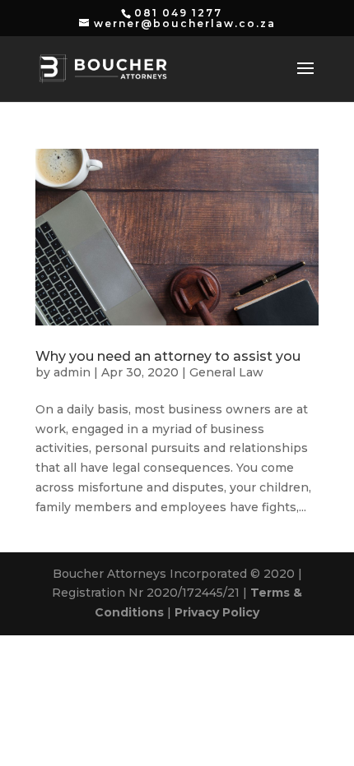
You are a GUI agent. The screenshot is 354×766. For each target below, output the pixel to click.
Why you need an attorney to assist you (167, 356)
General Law (226, 372)
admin (72, 372)
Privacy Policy (217, 612)
